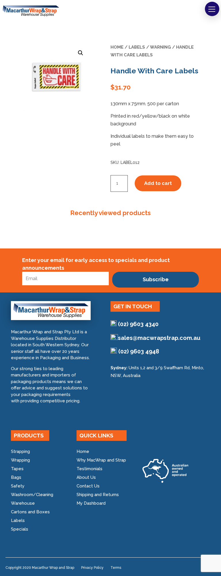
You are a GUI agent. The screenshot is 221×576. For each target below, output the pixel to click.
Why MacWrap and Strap (101, 460)
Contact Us (88, 486)
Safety (17, 486)
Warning (160, 47)
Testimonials (89, 468)
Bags (16, 477)
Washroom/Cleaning (32, 494)
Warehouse (23, 503)
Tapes (17, 468)
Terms (115, 568)
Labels (137, 47)
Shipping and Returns (98, 494)
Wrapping (20, 460)
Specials (19, 529)
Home (116, 47)
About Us (86, 477)
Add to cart (158, 183)
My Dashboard (91, 503)
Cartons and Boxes (30, 511)
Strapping (20, 451)
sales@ (159, 337)
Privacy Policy (92, 568)
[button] (212, 9)
